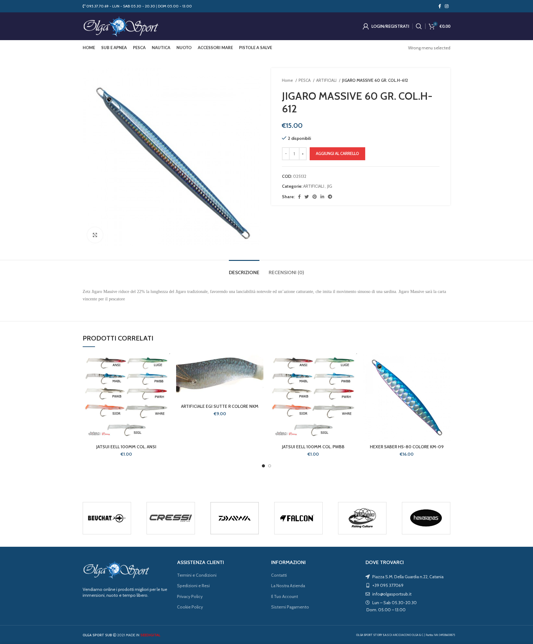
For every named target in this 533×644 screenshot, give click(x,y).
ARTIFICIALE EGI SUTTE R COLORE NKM (219, 406)
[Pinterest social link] (315, 197)
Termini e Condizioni (197, 575)
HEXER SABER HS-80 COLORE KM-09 (407, 447)
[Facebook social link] (439, 6)
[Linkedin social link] (322, 197)
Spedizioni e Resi (193, 585)
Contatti (279, 575)
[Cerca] (419, 26)
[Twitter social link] (307, 197)
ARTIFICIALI (326, 80)
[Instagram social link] (446, 6)
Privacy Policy (190, 596)
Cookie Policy (190, 607)
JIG (329, 186)
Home (288, 80)
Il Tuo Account (284, 596)
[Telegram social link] (330, 197)
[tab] (244, 269)
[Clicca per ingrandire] (95, 235)
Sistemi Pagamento (290, 607)
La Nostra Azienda (288, 585)
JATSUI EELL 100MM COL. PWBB (313, 447)
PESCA (305, 80)
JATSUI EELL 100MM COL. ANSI (126, 447)
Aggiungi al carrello (337, 153)
